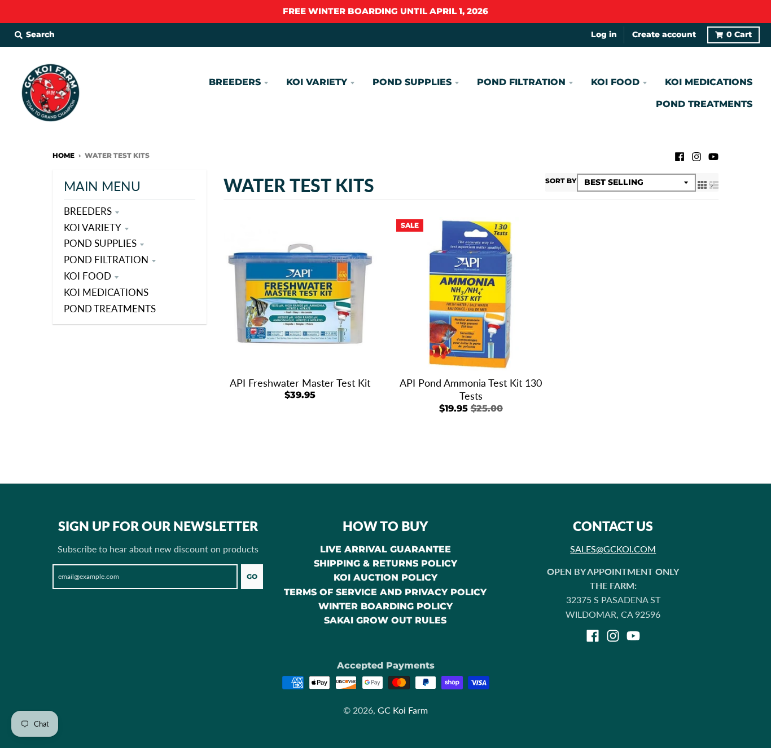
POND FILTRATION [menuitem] (521, 82)
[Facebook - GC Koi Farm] (679, 155)
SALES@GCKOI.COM (613, 548)
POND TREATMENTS (110, 309)
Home (63, 155)
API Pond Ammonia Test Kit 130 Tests (471, 389)
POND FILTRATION (106, 259)
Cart (739, 34)
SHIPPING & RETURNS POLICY (385, 563)
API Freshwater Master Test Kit (300, 383)
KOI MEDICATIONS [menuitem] (708, 82)
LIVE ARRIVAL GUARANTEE (385, 549)
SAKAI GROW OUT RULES (385, 620)
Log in (604, 34)
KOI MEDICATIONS (106, 292)
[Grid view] (702, 184)
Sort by (560, 180)
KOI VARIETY (92, 227)
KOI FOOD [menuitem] (615, 82)
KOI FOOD (87, 276)
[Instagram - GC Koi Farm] (696, 155)
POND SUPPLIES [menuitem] (412, 82)
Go (252, 576)
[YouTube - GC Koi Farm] (713, 155)
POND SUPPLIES (100, 243)
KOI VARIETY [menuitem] (316, 82)
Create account (664, 34)
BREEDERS (88, 211)
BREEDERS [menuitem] (235, 82)
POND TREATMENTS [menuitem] (704, 104)
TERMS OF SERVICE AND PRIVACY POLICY (385, 592)
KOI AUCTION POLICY (385, 577)
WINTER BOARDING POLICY (385, 606)
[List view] (714, 184)
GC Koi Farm (403, 710)
